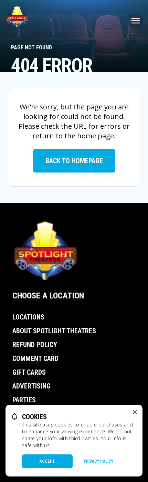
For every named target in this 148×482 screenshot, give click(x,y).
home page (95, 135)
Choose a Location (48, 296)
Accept (47, 461)
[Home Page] (17, 17)
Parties (24, 400)
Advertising (31, 386)
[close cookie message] (134, 412)
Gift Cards (29, 372)
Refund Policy (34, 345)
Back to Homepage (74, 161)
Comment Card (35, 358)
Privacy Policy (98, 461)
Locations (28, 317)
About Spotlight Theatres (54, 331)
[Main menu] (135, 21)
